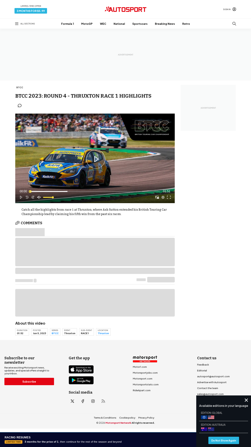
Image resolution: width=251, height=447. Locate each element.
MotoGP (87, 23)
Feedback (203, 364)
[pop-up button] (163, 197)
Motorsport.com (142, 378)
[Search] (234, 23)
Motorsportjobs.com (145, 372)
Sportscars (140, 23)
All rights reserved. (143, 422)
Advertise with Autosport (212, 382)
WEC (103, 23)
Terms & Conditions (105, 417)
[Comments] (20, 105)
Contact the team (207, 388)
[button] (95, 159)
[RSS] (103, 401)
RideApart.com (141, 390)
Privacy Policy (146, 417)
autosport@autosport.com (213, 376)
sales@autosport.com (210, 394)
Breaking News (165, 23)
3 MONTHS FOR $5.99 (31, 10)
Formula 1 (67, 23)
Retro (186, 23)
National (119, 23)
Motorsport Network (118, 422)
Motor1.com (140, 366)
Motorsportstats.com (146, 384)
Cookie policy (127, 417)
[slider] (95, 191)
